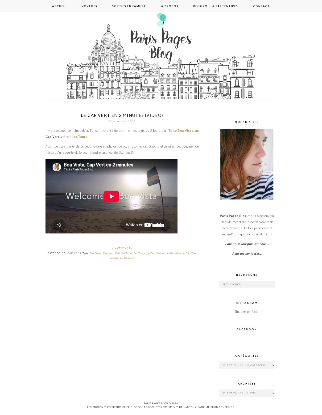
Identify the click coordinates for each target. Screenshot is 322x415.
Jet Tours (139, 253)
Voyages (89, 6)
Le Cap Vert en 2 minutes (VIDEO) (122, 115)
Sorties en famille (129, 6)
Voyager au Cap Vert (122, 258)
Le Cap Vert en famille (160, 253)
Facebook (247, 329)
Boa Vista (96, 253)
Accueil (59, 6)
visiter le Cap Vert (185, 253)
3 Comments (122, 247)
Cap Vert (74, 253)
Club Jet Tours (123, 253)
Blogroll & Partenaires (215, 6)
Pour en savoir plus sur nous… (247, 244)
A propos (169, 6)
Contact (261, 6)
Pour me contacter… (247, 253)
